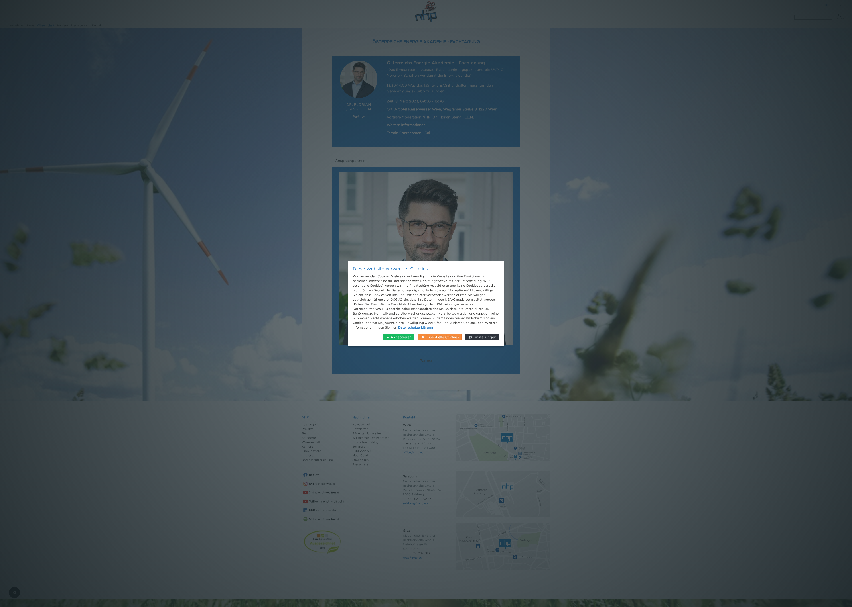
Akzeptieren (401, 337)
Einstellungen (484, 337)
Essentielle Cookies (442, 337)
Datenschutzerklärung (415, 327)
